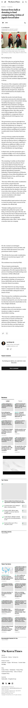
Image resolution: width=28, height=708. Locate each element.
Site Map (3, 664)
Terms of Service (18, 671)
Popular (20, 401)
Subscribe (3, 662)
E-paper (9, 662)
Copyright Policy (5, 673)
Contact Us (15, 657)
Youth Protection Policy (7, 671)
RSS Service (14, 662)
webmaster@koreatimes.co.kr (16, 688)
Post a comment (14, 368)
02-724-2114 (6, 689)
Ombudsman (12, 669)
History (10, 657)
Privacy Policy (19, 669)
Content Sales (21, 662)
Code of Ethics (5, 669)
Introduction (4, 657)
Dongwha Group (12, 679)
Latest (7, 401)
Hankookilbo (4, 679)
